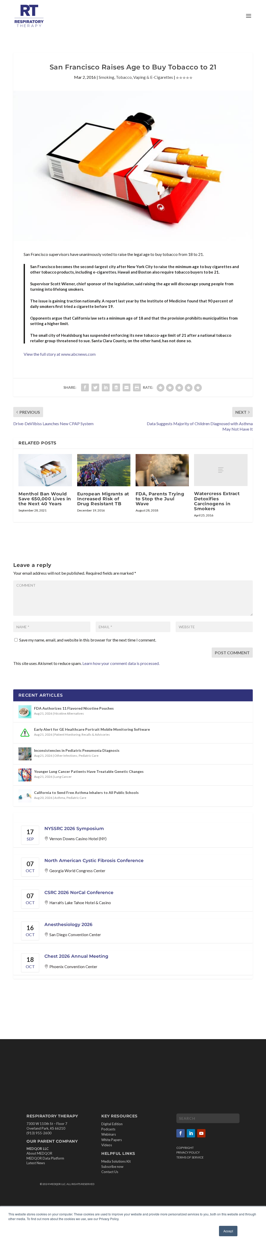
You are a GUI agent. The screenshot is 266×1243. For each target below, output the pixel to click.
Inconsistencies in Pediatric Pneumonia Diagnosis (76, 750)
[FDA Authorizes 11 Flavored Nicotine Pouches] (24, 711)
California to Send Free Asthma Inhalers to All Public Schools (86, 792)
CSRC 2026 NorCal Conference (79, 892)
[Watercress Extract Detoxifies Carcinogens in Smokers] (220, 470)
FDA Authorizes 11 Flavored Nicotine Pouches (74, 708)
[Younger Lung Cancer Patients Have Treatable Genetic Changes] (24, 774)
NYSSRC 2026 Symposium (74, 828)
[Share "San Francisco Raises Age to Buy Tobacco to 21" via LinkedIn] (106, 387)
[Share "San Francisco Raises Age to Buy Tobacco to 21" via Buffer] (116, 387)
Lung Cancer (63, 777)
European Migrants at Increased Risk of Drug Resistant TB (103, 498)
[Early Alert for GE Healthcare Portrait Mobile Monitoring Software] (24, 732)
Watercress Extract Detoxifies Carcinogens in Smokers (217, 501)
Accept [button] (228, 1231)
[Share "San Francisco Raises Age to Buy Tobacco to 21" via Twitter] (95, 387)
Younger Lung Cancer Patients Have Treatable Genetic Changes (89, 771)
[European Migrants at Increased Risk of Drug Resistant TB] (103, 470)
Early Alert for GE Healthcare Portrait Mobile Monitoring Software (92, 729)
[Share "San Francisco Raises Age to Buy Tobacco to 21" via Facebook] (85, 387)
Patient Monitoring (67, 734)
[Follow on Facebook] (180, 1133)
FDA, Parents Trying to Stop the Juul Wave (160, 498)
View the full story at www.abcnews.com (60, 354)
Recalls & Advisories (96, 734)
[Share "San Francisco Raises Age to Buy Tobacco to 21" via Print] (137, 387)
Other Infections (65, 756)
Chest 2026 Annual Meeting (76, 956)
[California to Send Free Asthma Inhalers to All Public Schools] (24, 795)
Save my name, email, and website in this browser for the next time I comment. (87, 639)
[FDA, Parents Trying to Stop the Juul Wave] (162, 470)
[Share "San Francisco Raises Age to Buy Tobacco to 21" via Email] (126, 387)
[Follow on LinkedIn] (191, 1133)
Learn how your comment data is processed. (120, 663)
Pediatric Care (88, 756)
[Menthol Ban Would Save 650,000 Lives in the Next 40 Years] (45, 470)
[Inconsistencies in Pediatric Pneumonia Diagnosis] (24, 753)
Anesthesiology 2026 (68, 924)
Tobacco (124, 77)
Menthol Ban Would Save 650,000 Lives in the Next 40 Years (44, 498)
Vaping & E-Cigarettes (153, 77)
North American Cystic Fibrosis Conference (94, 860)
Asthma (59, 798)
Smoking (106, 77)
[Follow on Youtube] (201, 1133)
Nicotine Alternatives (69, 713)
